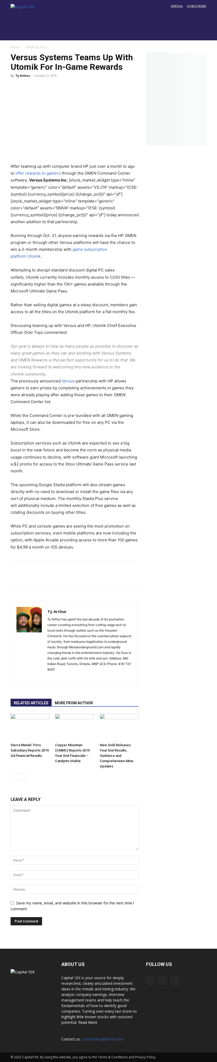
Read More (87, 1022)
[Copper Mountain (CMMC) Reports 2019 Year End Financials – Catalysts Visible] (74, 727)
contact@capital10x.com (103, 1039)
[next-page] (22, 777)
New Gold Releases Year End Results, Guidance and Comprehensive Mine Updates (116, 755)
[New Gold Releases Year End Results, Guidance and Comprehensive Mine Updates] (119, 727)
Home (15, 47)
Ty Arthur (22, 75)
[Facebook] (84, 29)
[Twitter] (95, 29)
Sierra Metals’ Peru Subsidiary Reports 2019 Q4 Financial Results (30, 750)
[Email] (106, 90)
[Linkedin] (90, 90)
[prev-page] (14, 777)
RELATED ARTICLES (31, 703)
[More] (122, 90)
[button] (200, 34)
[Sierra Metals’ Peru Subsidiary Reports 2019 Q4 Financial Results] (30, 727)
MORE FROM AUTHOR (74, 703)
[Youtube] (106, 29)
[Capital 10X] (36, 21)
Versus (68, 380)
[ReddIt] (75, 90)
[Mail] (61, 678)
